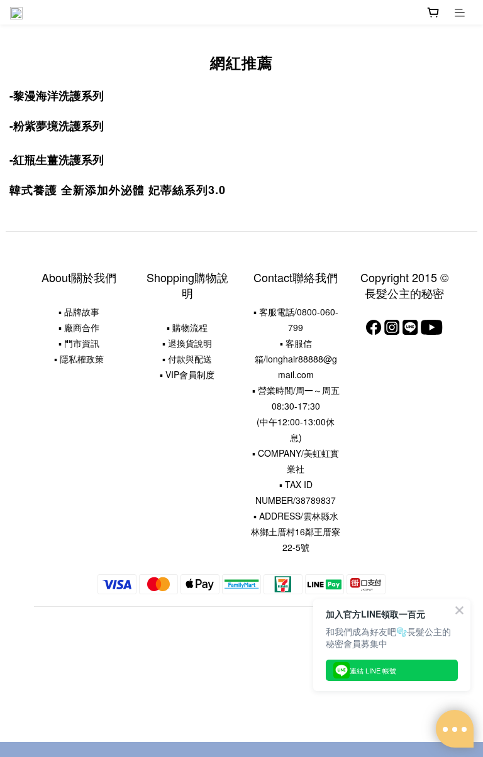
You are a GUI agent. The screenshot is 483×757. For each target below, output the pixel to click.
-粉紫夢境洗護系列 (56, 125)
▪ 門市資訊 (78, 343)
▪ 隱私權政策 (79, 358)
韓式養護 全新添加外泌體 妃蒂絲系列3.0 (117, 190)
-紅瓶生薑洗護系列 (56, 159)
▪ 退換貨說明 (187, 343)
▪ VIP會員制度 (187, 374)
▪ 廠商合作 (78, 327)
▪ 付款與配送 (187, 358)
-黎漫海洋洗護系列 (56, 95)
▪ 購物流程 (187, 327)
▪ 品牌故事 (78, 311)
